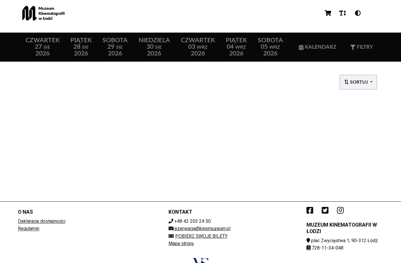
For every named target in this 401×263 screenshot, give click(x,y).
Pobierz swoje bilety (201, 236)
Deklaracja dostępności (41, 221)
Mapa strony (181, 243)
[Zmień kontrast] (357, 13)
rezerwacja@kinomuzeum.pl (201, 228)
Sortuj (359, 82)
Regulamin (28, 228)
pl (372, 13)
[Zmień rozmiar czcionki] (342, 13)
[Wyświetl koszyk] (328, 13)
